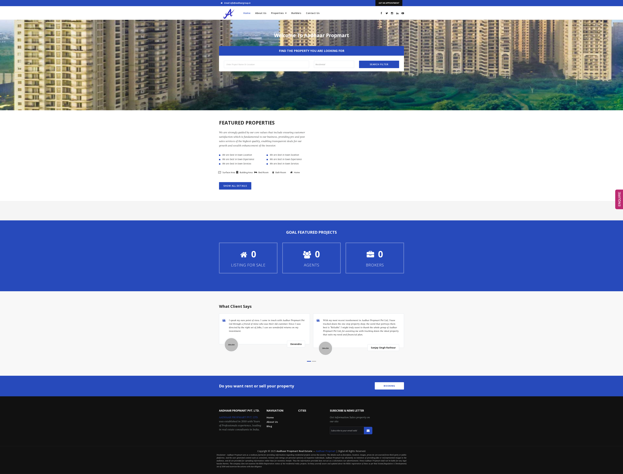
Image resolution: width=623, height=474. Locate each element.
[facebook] (381, 13)
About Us (260, 13)
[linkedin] (397, 13)
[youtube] (403, 13)
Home (246, 13)
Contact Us (312, 13)
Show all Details (235, 185)
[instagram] (392, 13)
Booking (389, 385)
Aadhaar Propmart (326, 451)
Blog (269, 426)
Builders (296, 13)
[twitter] (387, 13)
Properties (277, 13)
